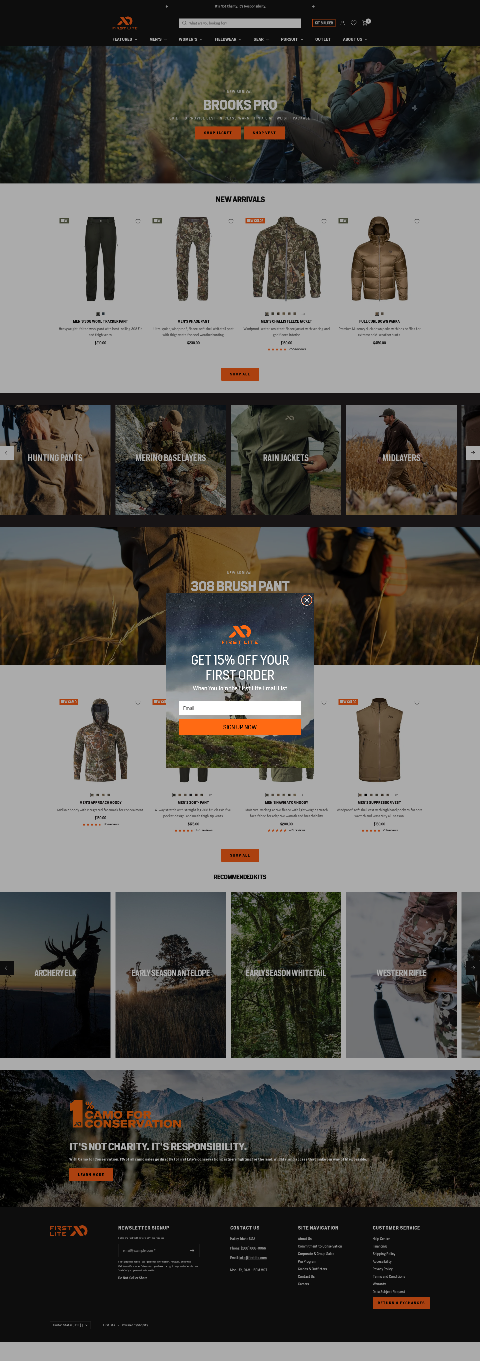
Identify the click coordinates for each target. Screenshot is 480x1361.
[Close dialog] (307, 600)
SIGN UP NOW (240, 727)
